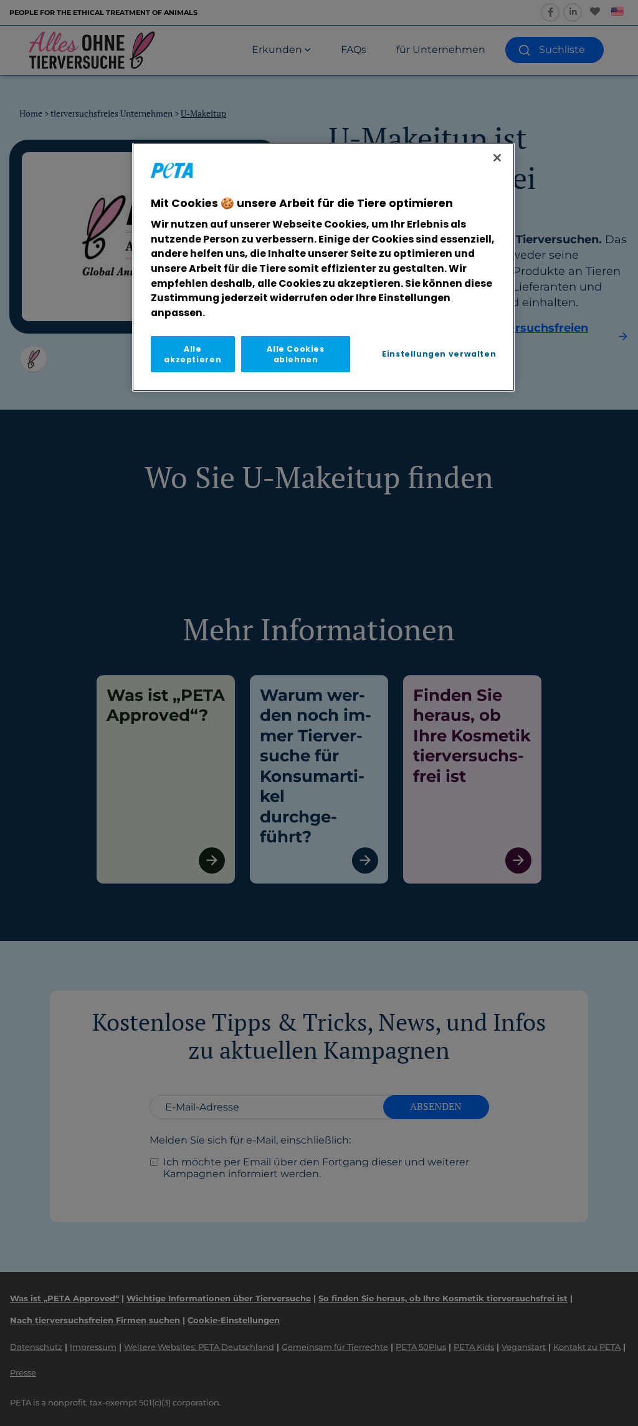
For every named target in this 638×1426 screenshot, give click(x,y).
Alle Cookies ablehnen (295, 354)
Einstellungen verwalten (439, 354)
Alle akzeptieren (192, 354)
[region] (323, 267)
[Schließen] (497, 157)
